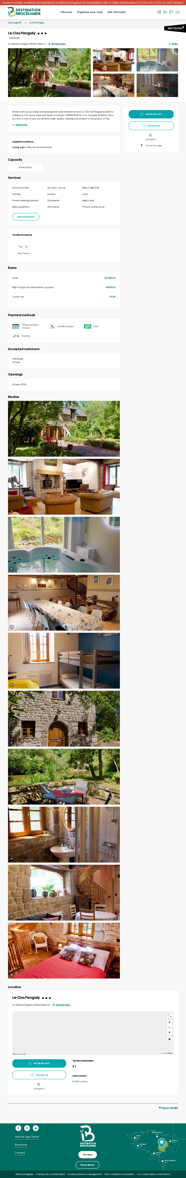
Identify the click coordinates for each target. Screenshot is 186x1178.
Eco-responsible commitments (153, 1174)
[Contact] (159, 13)
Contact (20, 1152)
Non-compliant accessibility (120, 1174)
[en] (178, 12)
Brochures (21, 1144)
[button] (171, 12)
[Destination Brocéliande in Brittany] (21, 12)
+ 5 (157, 85)
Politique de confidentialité (50, 1174)
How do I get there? (27, 1136)
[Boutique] (165, 13)
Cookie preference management (85, 1174)
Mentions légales (24, 1174)
